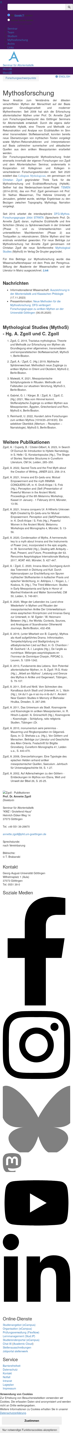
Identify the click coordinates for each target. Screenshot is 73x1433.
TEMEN (65, 187)
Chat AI (7, 1343)
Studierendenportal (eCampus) (21, 1340)
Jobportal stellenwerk (15, 1351)
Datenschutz (10, 1369)
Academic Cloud (23, 1343)
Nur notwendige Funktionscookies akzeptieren (29, 1430)
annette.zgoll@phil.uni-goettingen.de (24, 834)
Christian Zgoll (12, 180)
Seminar (12, 28)
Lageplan (8, 1384)
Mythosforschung (17, 40)
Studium (12, 36)
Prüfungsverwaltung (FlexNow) (21, 1332)
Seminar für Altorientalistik (18, 65)
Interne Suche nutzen (22, 20)
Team (10, 32)
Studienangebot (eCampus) (19, 1325)
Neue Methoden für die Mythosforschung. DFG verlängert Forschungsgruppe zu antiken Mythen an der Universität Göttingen (37, 306)
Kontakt (7, 1373)
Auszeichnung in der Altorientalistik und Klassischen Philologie (40, 292)
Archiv (11, 43)
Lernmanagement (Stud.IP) (19, 1336)
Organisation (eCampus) (17, 1328)
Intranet (7, 1381)
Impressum (9, 1388)
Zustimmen (32, 1420)
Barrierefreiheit (11, 1366)
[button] (7, 69)
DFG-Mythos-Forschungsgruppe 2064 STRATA (36, 215)
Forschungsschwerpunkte (21, 78)
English (64, 76)
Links (10, 47)
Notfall (6, 1377)
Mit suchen (22, 15)
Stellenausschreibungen (17, 1347)
